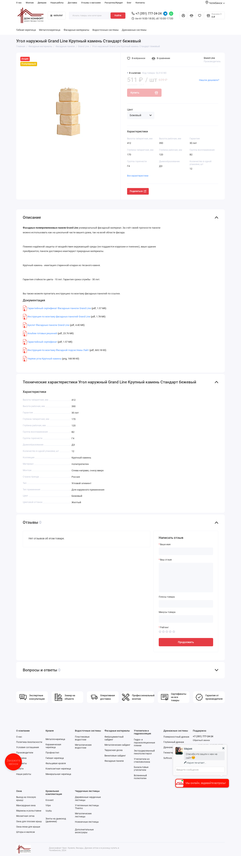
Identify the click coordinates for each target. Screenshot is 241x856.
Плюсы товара (167, 597)
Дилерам (42, 3)
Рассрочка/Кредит (114, 3)
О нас (19, 3)
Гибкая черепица (26, 29)
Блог (129, 3)
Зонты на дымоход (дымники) (56, 820)
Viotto (49, 811)
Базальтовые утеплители (141, 768)
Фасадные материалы (76, 29)
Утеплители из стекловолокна (142, 760)
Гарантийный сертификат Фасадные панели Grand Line (59, 308)
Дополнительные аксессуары (84, 831)
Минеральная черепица (58, 774)
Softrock (167, 758)
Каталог (58, 15)
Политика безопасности (29, 742)
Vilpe (48, 805)
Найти (117, 15)
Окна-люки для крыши (28, 826)
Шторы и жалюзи (25, 832)
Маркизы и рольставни (28, 810)
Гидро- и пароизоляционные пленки (144, 742)
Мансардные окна (26, 805)
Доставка (72, 3)
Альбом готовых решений (42, 333)
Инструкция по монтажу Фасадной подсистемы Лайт (58, 350)
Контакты (140, 3)
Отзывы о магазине (91, 3)
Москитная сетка (25, 816)
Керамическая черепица (53, 746)
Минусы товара (167, 612)
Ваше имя (165, 544)
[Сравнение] (191, 15)
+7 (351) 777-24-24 (149, 13)
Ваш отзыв (166, 559)
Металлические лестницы (83, 815)
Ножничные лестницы (87, 822)
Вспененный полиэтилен (140, 777)
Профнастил (52, 752)
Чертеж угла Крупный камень (44, 358)
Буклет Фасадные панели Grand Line (48, 325)
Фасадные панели (114, 761)
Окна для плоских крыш (29, 821)
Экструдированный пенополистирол (144, 752)
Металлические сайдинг (117, 745)
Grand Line (209, 58)
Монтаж (30, 3)
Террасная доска (113, 750)
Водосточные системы (105, 29)
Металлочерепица (49, 29)
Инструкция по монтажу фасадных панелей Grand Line (58, 316)
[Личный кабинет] (183, 15)
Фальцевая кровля (56, 763)
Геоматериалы (171, 752)
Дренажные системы (134, 29)
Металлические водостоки (83, 746)
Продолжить (186, 642)
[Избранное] (199, 15)
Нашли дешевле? (209, 80)
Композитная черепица (58, 768)
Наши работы (57, 3)
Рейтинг (164, 627)
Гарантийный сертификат (42, 341)
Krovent (49, 800)
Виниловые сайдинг (115, 755)
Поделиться (136, 191)
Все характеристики (137, 175)
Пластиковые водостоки (82, 738)
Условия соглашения (27, 747)
